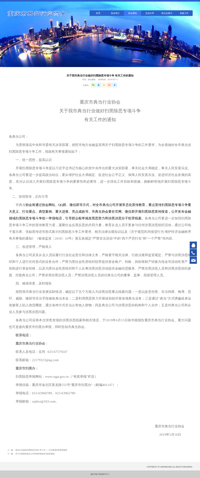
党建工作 (184, 13)
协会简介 (115, 13)
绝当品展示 (166, 13)
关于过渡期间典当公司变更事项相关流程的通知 (35, 453)
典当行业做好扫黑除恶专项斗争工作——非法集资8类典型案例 (41, 450)
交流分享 (149, 13)
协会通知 (132, 13)
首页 (98, 13)
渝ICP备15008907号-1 (100, 474)
